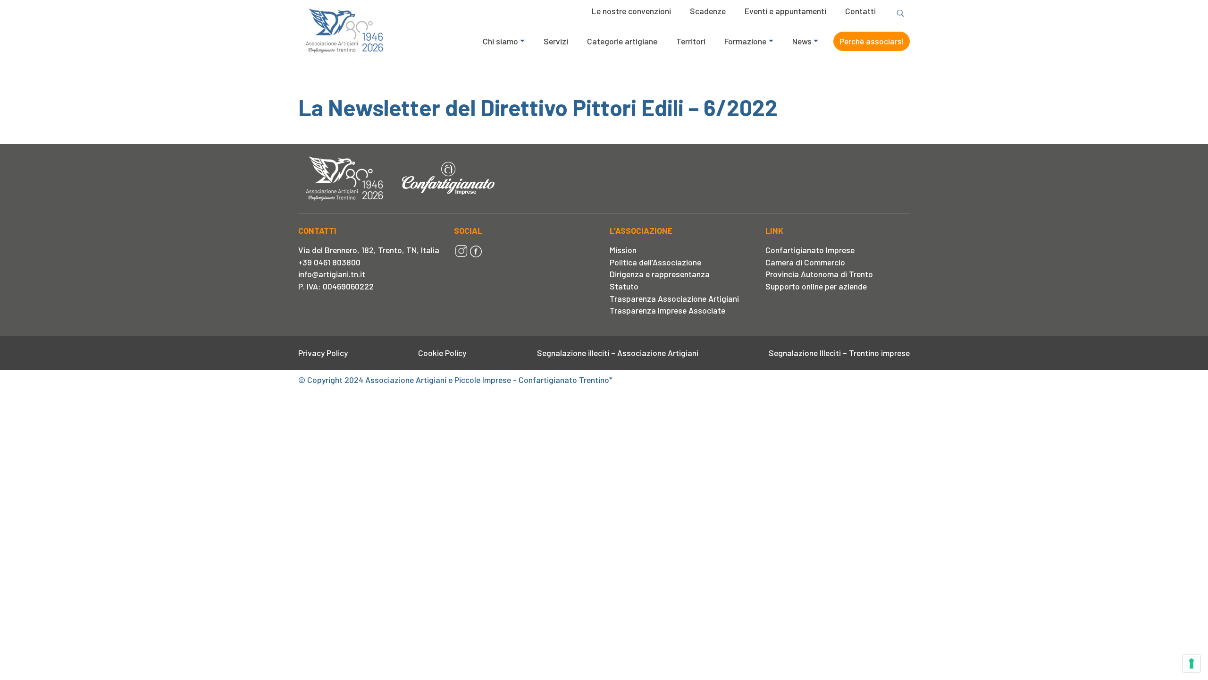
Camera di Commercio (805, 262)
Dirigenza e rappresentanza (660, 274)
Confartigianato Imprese (810, 250)
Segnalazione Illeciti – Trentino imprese (839, 353)
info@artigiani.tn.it (331, 274)
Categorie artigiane (622, 41)
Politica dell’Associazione (655, 262)
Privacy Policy (323, 353)
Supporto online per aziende (816, 286)
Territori (690, 41)
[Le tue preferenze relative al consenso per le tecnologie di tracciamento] (1191, 663)
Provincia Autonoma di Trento (819, 274)
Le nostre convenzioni (631, 11)
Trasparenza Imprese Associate (667, 310)
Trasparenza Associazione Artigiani (674, 298)
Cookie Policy (442, 353)
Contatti (860, 11)
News (802, 41)
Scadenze (708, 11)
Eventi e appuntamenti (785, 11)
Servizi (556, 41)
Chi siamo (500, 41)
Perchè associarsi (871, 41)
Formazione (745, 41)
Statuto (624, 286)
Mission (623, 250)
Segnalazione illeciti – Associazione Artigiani (617, 353)
